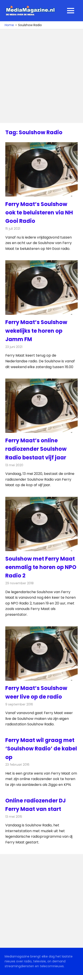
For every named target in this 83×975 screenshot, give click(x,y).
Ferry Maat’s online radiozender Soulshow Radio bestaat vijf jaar (36, 449)
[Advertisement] (41, 76)
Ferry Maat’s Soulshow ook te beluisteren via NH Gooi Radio (39, 212)
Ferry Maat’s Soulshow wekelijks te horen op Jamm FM (36, 331)
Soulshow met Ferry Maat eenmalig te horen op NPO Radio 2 (40, 567)
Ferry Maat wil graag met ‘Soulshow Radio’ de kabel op (41, 748)
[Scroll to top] (76, 968)
